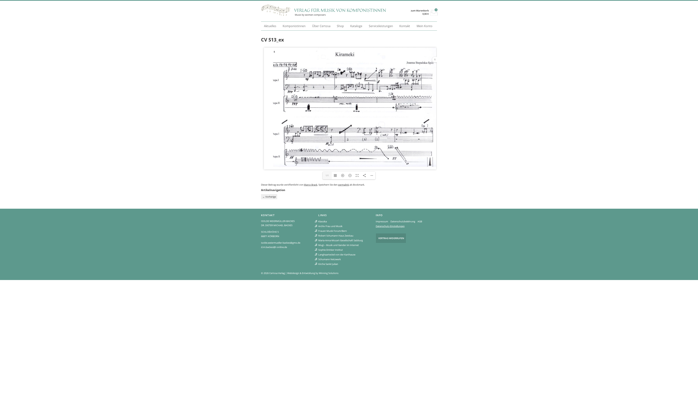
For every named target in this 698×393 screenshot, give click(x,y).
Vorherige (269, 196)
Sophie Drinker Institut (330, 249)
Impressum (382, 221)
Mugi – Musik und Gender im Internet (338, 245)
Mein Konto (424, 26)
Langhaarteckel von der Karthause (336, 254)
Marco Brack (310, 184)
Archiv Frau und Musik (330, 226)
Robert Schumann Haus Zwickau (335, 235)
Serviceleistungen (381, 26)
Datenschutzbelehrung (402, 221)
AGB (420, 221)
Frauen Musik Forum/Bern (332, 231)
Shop (340, 26)
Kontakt (404, 26)
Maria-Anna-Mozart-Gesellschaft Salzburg (340, 240)
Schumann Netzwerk (329, 259)
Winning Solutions (328, 273)
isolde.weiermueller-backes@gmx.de (280, 242)
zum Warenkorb (420, 10)
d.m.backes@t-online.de (274, 247)
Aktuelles (270, 26)
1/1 (327, 175)
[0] (434, 14)
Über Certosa (321, 26)
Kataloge (356, 26)
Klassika (322, 221)
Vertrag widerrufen (391, 238)
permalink (343, 184)
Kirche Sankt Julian (328, 264)
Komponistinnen (294, 26)
